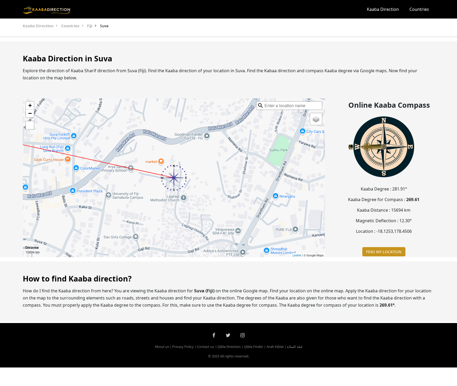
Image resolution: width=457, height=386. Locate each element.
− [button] (30, 113)
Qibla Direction (229, 346)
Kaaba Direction (383, 9)
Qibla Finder (253, 346)
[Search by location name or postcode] (260, 106)
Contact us (205, 346)
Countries (419, 9)
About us (162, 346)
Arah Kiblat (275, 346)
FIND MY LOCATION (383, 251)
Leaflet (297, 255)
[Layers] (316, 119)
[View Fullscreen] (30, 125)
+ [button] (30, 105)
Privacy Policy (183, 346)
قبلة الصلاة (294, 346)
